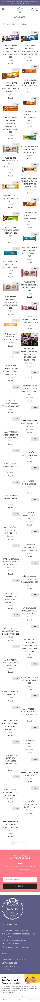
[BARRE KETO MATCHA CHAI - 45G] (29, 761)
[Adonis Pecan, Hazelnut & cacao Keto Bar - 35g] (10, 648)
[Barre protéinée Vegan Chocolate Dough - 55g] (29, 790)
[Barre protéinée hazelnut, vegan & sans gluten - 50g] (29, 697)
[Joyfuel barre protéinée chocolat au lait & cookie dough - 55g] (29, 36)
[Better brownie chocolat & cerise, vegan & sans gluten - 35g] (10, 709)
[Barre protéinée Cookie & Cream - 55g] (29, 469)
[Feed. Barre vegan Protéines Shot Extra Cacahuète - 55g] (29, 102)
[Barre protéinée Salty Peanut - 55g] (29, 441)
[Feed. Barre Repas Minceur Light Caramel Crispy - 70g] (29, 238)
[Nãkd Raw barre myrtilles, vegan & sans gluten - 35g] (29, 596)
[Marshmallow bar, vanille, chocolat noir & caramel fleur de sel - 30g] (29, 169)
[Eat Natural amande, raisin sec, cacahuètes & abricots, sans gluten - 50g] (29, 339)
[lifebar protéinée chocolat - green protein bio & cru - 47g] (29, 376)
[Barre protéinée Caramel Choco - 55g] (29, 501)
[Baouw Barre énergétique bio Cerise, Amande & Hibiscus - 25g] (10, 356)
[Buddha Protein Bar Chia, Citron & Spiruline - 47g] (29, 137)
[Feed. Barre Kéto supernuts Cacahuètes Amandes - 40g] (10, 743)
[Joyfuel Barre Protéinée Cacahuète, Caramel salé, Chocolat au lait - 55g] (10, 108)
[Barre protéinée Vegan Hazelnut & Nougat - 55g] (10, 778)
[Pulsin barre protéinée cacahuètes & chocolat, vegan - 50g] (10, 287)
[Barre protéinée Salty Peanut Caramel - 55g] (10, 516)
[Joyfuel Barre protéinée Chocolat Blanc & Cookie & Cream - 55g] (10, 36)
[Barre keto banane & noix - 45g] (10, 680)
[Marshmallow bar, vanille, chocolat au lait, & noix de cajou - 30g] (10, 547)
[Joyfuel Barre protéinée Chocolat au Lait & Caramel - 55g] (10, 73)
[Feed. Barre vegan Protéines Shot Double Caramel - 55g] (29, 203)
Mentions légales (9, 963)
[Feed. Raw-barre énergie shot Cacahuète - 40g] (29, 71)
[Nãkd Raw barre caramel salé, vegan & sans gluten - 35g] (10, 582)
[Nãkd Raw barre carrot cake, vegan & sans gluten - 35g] (29, 565)
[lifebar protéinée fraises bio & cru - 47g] (29, 729)
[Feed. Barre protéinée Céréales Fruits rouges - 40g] (10, 389)
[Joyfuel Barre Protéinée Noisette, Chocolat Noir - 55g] (10, 218)
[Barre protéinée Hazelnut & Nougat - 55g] (10, 452)
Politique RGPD (8, 966)
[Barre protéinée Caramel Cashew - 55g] (10, 484)
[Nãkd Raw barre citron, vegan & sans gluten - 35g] (10, 324)
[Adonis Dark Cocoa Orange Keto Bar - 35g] (29, 666)
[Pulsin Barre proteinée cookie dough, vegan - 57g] (29, 307)
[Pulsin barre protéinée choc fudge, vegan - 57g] (29, 533)
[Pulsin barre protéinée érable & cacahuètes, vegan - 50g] (29, 273)
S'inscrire (19, 886)
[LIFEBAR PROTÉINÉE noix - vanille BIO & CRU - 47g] (29, 409)
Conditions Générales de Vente (15, 960)
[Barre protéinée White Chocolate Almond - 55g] (10, 420)
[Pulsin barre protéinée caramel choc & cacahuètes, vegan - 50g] (10, 148)
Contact (5, 969)
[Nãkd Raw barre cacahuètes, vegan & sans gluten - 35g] (10, 617)
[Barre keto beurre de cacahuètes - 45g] (10, 186)
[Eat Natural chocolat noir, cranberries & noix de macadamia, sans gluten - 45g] (29, 628)
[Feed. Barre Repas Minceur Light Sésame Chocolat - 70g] (10, 810)
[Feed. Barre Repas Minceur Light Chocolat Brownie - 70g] (10, 252)
